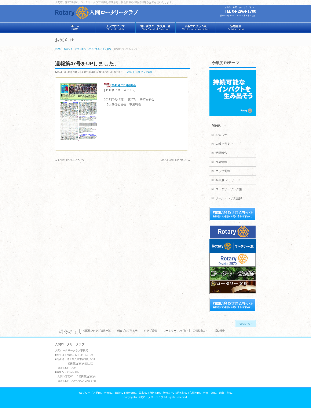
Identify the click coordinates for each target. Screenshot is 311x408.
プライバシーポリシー (71, 333)
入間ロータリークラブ (150, 397)
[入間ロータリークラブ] (97, 14)
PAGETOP (245, 323)
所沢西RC (155, 392)
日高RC (143, 392)
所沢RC (108, 392)
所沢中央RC (210, 392)
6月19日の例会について (70, 160)
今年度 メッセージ (227, 180)
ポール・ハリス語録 (228, 198)
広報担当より (224, 143)
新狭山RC (168, 392)
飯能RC (119, 392)
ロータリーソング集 (228, 189)
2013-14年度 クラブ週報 (140, 72)
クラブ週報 (222, 171)
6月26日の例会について (175, 160)
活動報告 (221, 153)
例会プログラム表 (127, 330)
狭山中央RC (226, 392)
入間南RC (195, 392)
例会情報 (221, 162)
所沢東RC (182, 392)
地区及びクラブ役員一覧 (97, 330)
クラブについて (67, 330)
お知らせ (221, 134)
